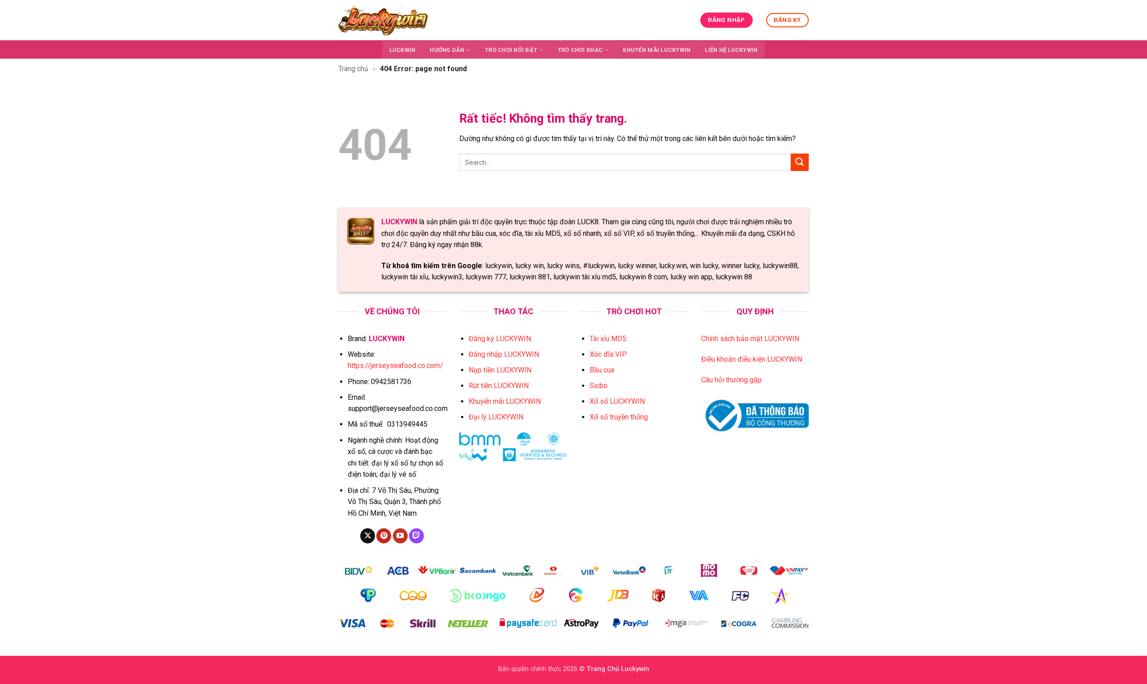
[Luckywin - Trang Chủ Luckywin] (383, 20)
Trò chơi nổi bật (511, 50)
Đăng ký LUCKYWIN (500, 338)
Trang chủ (353, 68)
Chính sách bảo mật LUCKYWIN (750, 338)
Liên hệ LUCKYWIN (731, 50)
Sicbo (599, 385)
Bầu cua (602, 370)
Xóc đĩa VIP (608, 354)
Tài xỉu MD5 (608, 338)
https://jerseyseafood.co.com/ (395, 365)
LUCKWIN (402, 50)
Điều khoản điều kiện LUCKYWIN (751, 359)
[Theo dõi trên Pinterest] (383, 535)
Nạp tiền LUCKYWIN (500, 370)
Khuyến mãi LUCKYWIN (656, 50)
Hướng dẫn (447, 50)
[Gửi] (800, 162)
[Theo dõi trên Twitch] (416, 535)
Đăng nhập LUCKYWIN (504, 354)
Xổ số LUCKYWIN (617, 401)
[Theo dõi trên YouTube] (400, 535)
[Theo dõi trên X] (367, 535)
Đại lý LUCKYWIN (496, 417)
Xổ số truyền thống (619, 417)
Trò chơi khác (580, 50)
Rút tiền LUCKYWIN (499, 385)
